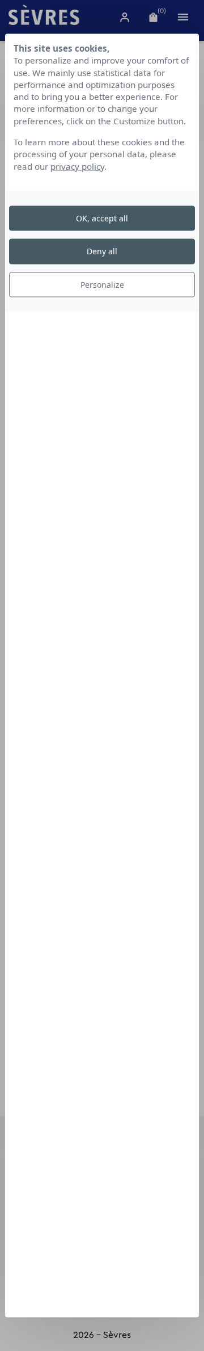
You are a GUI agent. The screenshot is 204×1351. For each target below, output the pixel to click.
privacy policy (77, 165)
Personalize (102, 284)
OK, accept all (102, 218)
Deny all (102, 251)
